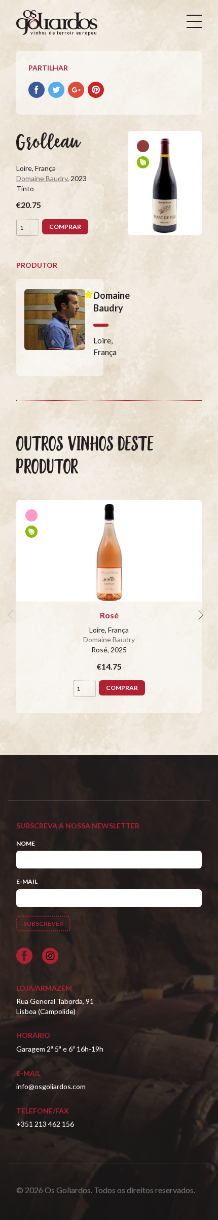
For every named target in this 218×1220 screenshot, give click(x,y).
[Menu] (194, 21)
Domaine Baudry (41, 178)
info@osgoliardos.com (51, 1086)
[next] (200, 615)
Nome (25, 843)
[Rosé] (109, 551)
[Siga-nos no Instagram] (50, 956)
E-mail (27, 881)
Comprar (65, 226)
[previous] (12, 615)
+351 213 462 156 (45, 1124)
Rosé (109, 615)
